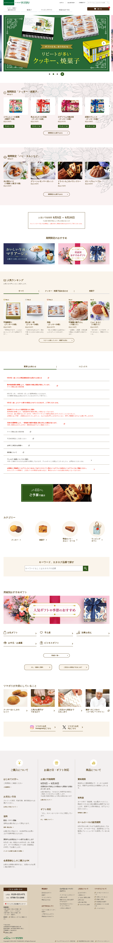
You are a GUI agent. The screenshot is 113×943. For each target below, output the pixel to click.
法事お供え (86, 632)
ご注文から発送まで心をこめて (73, 667)
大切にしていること (102, 897)
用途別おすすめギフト (48, 916)
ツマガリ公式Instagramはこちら (43, 727)
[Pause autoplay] (62, 74)
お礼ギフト (12, 632)
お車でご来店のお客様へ (15, 445)
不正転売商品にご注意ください (17, 438)
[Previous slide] (9, 43)
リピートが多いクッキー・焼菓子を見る (55, 340)
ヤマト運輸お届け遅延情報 (29, 386)
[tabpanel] (56, 317)
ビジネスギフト (51, 643)
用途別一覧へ (55, 655)
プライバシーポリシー (103, 941)
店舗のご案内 (8, 932)
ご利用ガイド (81, 895)
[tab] (49, 74)
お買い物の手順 (82, 902)
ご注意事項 (7, 787)
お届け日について (45, 799)
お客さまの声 (63, 897)
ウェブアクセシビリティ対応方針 (66, 941)
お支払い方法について (10, 807)
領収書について (12, 452)
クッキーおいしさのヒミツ (67, 895)
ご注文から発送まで (65, 908)
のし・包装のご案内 (37, 667)
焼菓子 (29, 9)
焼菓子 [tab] (91, 291)
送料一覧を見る (8, 827)
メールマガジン (100, 908)
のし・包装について (46, 819)
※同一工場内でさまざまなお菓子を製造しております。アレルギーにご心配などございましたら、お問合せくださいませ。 (46, 460)
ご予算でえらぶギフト (48, 914)
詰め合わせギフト (47, 892)
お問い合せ (81, 900)
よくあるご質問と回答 (84, 897)
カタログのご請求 (85, 904)
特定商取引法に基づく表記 (86, 941)
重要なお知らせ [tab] (30, 366)
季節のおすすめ (64, 9)
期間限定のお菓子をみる (55, 133)
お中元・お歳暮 (15, 643)
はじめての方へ (82, 892)
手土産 (47, 632)
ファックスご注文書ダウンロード (16, 904)
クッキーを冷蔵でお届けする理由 (13, 851)
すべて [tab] (21, 291)
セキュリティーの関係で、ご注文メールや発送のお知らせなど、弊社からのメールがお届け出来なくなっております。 (47, 469)
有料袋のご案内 (82, 812)
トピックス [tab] (83, 366)
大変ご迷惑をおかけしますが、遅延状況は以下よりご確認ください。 (32, 424)
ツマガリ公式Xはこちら (73, 727)
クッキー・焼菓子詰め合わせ (12, 9)
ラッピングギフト (46, 9)
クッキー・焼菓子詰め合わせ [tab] (56, 291)
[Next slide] (104, 43)
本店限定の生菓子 (101, 901)
